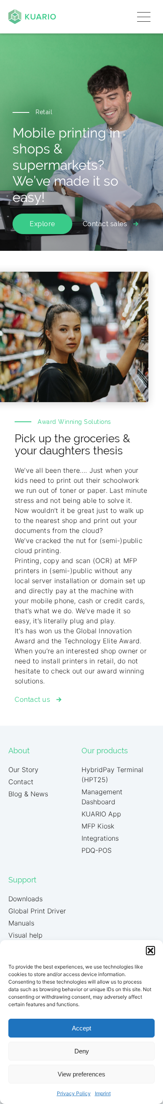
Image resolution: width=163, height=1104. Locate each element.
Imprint (103, 1093)
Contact (20, 782)
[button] (150, 950)
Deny (81, 1051)
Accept (81, 1028)
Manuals (21, 923)
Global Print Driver (37, 911)
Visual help (25, 935)
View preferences (81, 1074)
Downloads (25, 899)
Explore (42, 224)
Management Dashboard (102, 797)
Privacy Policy (74, 1093)
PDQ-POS (97, 850)
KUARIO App (101, 814)
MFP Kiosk (98, 826)
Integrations (100, 838)
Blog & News (28, 794)
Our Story (23, 769)
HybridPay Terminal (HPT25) (112, 774)
